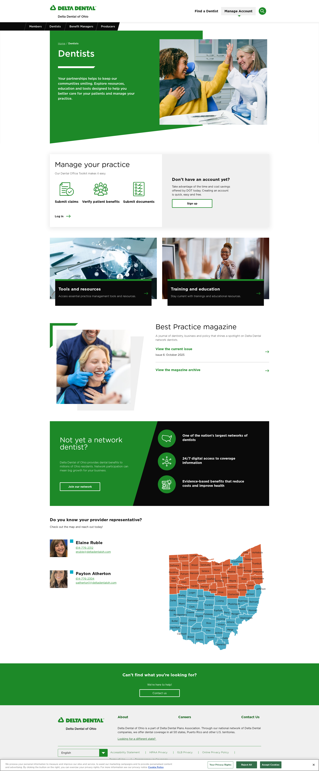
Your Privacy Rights (220, 764)
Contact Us (250, 717)
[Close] (313, 764)
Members (35, 26)
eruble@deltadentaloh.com (93, 552)
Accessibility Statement (125, 752)
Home (61, 43)
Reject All (246, 764)
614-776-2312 (84, 548)
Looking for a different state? (137, 739)
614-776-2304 (85, 578)
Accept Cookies (271, 764)
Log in (59, 216)
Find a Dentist (206, 11)
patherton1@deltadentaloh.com (96, 582)
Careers (184, 717)
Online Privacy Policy (215, 752)
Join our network (80, 486)
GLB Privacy (185, 752)
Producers (108, 26)
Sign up (192, 203)
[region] (159, 765)
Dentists (55, 26)
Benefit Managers (81, 26)
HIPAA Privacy (158, 752)
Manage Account (238, 11)
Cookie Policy (156, 767)
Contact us (160, 693)
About (123, 717)
